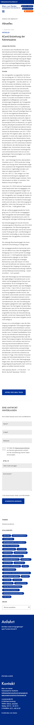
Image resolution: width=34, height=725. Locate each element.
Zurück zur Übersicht (10, 19)
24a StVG (7, 536)
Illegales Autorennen (11, 566)
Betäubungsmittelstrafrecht (14, 542)
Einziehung (8, 553)
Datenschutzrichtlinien (22, 448)
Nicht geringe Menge (11, 576)
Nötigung (17, 580)
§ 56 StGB (7, 597)
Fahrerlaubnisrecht (11, 559)
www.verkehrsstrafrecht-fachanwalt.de (14, 695)
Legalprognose (9, 569)
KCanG (25, 566)
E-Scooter (21, 549)
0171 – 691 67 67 (15, 708)
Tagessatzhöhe (21, 583)
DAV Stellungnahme (11, 546)
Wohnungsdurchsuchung (13, 593)
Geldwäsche (19, 563)
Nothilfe (25, 576)
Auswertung (8, 539)
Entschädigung (20, 553)
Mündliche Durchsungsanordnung (16, 573)
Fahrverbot (26, 559)
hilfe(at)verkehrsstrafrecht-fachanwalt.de (15, 693)
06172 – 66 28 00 (27, 6)
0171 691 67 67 (28, 8)
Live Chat (29, 11)
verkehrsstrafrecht (11, 590)
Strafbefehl (8, 583)
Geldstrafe (8, 563)
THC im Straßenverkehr (12, 586)
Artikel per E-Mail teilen (14, 392)
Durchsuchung (9, 549)
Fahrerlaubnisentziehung (13, 556)
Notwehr (7, 580)
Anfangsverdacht (19, 536)
